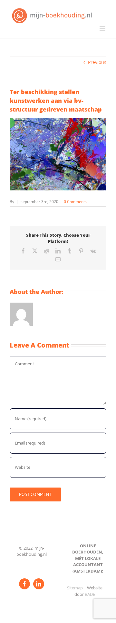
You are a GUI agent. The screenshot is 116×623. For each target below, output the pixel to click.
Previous (97, 62)
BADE (90, 594)
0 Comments (75, 201)
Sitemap (75, 588)
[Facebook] (24, 583)
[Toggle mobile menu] (103, 28)
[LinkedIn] (38, 583)
